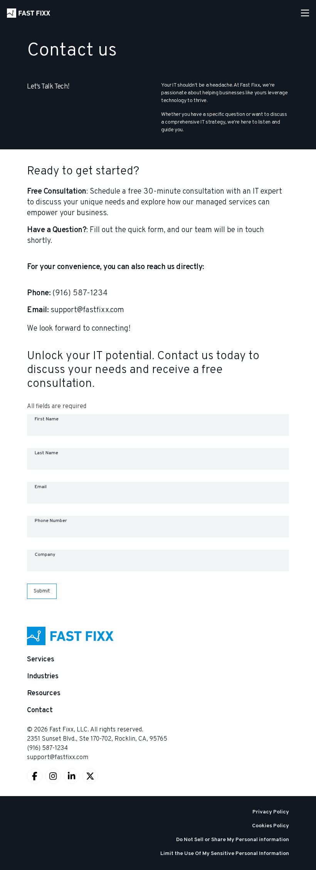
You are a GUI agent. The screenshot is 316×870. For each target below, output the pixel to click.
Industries (43, 676)
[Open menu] (305, 13)
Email (41, 487)
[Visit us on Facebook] (34, 776)
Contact (40, 710)
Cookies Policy (270, 826)
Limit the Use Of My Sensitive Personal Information (224, 853)
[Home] (28, 13)
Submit (42, 591)
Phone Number (51, 521)
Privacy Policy (270, 812)
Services (40, 659)
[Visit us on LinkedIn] (71, 776)
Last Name (46, 453)
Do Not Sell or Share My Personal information (232, 840)
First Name (47, 419)
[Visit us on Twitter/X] (90, 776)
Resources (44, 693)
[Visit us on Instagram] (53, 776)
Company (45, 555)
